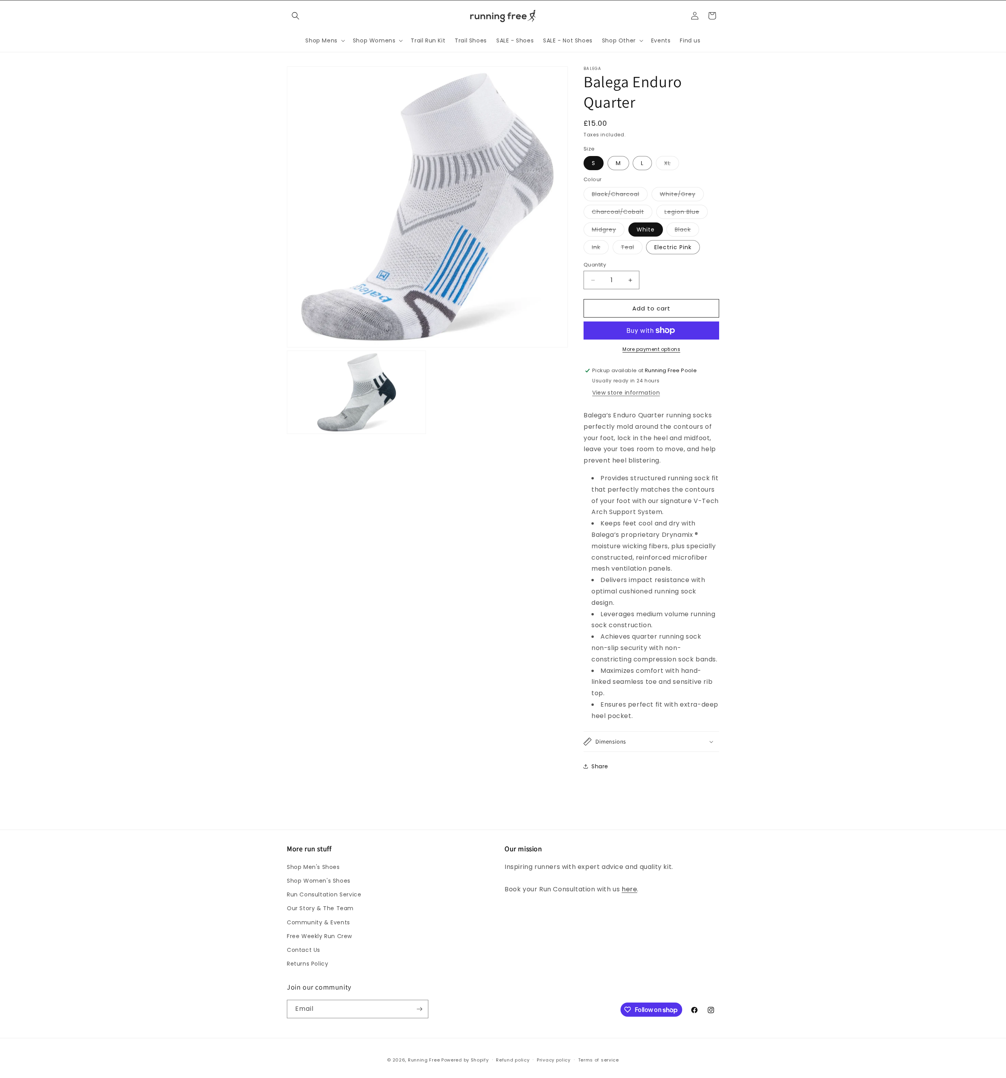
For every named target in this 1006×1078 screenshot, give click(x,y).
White (646, 229)
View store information (626, 393)
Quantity (595, 264)
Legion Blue (686, 213)
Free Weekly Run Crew (319, 936)
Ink (600, 248)
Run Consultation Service (324, 894)
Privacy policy (554, 1060)
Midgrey (608, 231)
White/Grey (682, 195)
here (629, 889)
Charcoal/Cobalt (622, 213)
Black (687, 231)
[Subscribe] (419, 1009)
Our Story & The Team (320, 908)
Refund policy (512, 1060)
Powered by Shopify (465, 1060)
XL (671, 164)
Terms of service (598, 1060)
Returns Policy (307, 964)
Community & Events (318, 922)
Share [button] (599, 766)
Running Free (424, 1060)
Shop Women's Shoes (319, 881)
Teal (632, 248)
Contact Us (303, 950)
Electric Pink (673, 247)
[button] (295, 15)
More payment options (651, 349)
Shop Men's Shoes (313, 867)
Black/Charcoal (620, 195)
